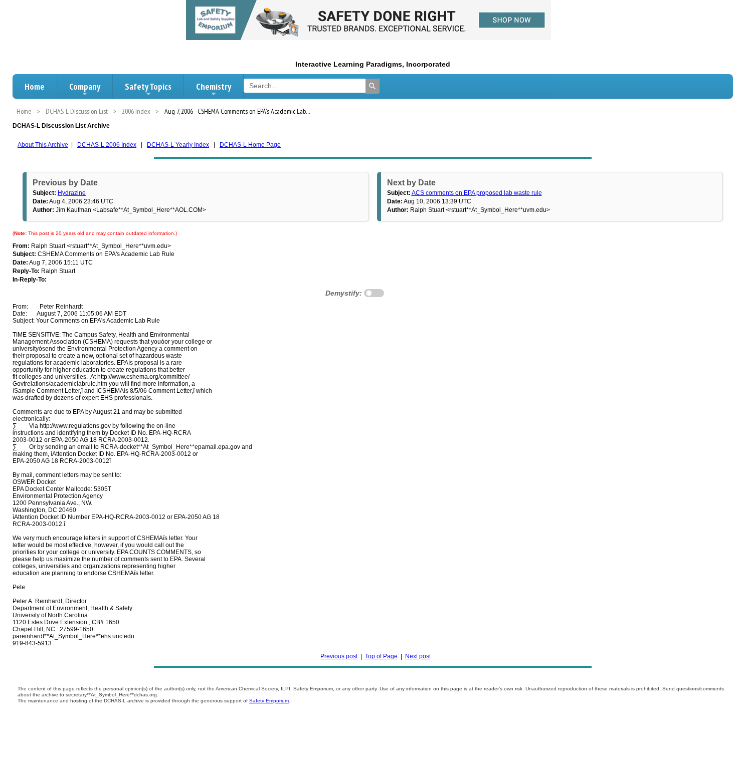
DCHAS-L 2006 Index (106, 144)
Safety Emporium (269, 700)
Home (35, 86)
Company (84, 86)
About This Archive (43, 144)
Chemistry (213, 86)
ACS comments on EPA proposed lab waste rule (477, 192)
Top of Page (381, 656)
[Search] (372, 86)
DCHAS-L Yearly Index (178, 144)
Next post (418, 656)
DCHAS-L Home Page (250, 144)
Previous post (338, 656)
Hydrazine (72, 192)
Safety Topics (148, 86)
